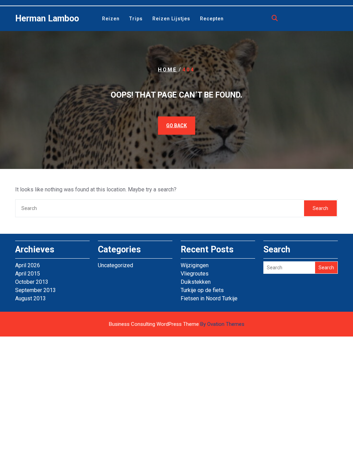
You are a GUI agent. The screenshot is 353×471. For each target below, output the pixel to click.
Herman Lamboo (47, 18)
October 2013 (31, 282)
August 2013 (30, 298)
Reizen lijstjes (171, 18)
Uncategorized (115, 265)
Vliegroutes (195, 273)
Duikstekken (196, 282)
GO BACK (176, 125)
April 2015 (27, 273)
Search (320, 208)
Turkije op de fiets (202, 290)
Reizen (111, 18)
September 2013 (35, 290)
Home (167, 70)
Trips (136, 18)
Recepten (212, 18)
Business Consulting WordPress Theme (176, 324)
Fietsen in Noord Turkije (209, 298)
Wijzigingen (195, 265)
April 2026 (27, 265)
